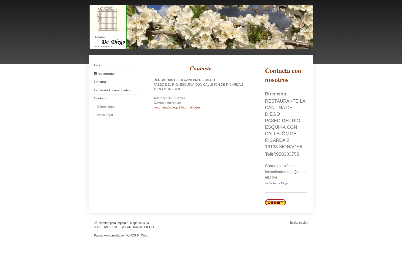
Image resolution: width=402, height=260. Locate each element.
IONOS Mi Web (136, 235)
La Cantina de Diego (276, 183)
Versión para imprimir (113, 223)
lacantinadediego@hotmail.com (177, 107)
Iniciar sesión (299, 222)
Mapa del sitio (139, 223)
